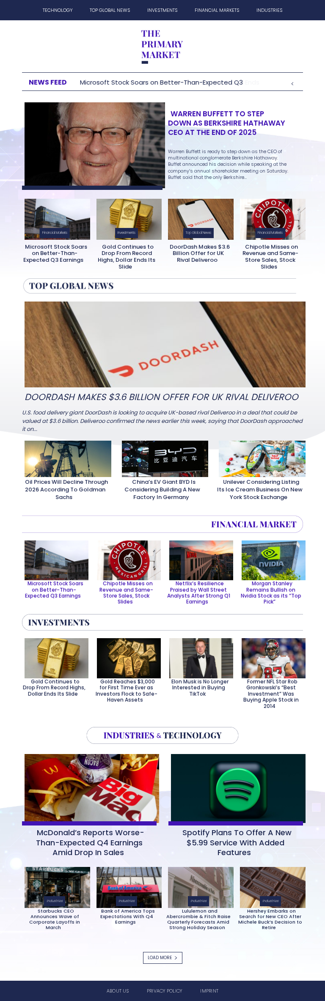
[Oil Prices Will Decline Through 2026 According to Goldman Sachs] (65, 457)
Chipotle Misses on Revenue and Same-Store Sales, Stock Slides (270, 257)
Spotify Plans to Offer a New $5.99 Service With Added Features (237, 842)
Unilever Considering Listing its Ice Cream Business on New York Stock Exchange (260, 489)
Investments (126, 232)
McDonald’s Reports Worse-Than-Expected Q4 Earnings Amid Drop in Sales (90, 842)
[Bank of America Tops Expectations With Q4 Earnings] (127, 885)
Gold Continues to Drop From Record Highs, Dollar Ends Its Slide (126, 257)
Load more (160, 957)
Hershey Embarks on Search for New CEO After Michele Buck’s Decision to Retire (270, 919)
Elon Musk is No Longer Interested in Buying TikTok (200, 687)
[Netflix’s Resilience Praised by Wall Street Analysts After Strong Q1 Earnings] (199, 559)
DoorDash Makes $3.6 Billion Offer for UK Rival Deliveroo (200, 253)
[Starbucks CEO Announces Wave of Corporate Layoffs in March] (55, 885)
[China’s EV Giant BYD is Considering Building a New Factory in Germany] (162, 457)
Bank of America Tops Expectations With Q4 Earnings (127, 916)
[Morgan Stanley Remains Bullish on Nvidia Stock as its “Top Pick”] (271, 559)
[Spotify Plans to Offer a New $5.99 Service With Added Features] (235, 786)
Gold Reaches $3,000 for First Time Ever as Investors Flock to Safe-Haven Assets (126, 690)
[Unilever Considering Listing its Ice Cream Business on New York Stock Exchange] (259, 457)
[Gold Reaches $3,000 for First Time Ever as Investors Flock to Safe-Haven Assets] (126, 656)
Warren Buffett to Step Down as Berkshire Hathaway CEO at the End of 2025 (226, 123)
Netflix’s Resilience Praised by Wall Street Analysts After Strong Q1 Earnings (198, 592)
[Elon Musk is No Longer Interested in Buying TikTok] (199, 656)
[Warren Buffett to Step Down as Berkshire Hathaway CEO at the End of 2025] (92, 143)
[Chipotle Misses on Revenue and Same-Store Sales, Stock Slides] (270, 217)
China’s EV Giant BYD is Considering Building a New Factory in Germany (162, 489)
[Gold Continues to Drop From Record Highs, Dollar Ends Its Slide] (127, 217)
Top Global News (198, 232)
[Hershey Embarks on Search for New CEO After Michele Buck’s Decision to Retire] (270, 885)
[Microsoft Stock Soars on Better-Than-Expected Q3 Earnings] (55, 217)
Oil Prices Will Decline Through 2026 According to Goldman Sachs (66, 489)
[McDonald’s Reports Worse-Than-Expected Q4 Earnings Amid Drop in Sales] (89, 786)
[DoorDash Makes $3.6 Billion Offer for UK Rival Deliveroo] (198, 217)
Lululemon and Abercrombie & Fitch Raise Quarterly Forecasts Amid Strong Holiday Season (198, 919)
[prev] (292, 82)
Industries (55, 901)
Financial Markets (54, 232)
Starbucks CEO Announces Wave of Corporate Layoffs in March (54, 919)
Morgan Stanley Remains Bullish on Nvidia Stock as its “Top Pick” (271, 592)
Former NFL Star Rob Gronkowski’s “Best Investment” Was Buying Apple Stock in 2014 (271, 694)
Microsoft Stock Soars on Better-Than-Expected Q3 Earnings (55, 253)
